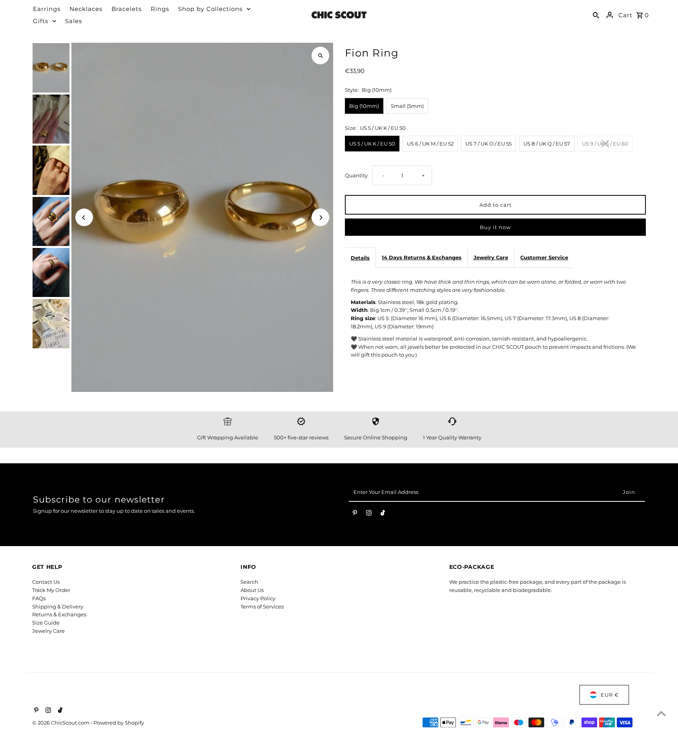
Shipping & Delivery (57, 606)
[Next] (320, 217)
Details (360, 258)
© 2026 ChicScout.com (61, 722)
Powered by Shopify (118, 722)
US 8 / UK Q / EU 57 (546, 143)
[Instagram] (369, 514)
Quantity (356, 175)
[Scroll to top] (661, 713)
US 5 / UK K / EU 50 (372, 143)
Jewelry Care (491, 257)
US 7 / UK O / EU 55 (488, 143)
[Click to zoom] (320, 55)
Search (249, 582)
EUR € (610, 695)
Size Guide (46, 622)
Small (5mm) (407, 106)
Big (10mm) (364, 106)
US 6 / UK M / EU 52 (430, 143)
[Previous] (84, 217)
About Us (252, 590)
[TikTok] (383, 514)
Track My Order (51, 590)
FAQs (39, 598)
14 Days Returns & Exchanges (421, 257)
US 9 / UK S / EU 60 (605, 143)
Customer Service (544, 257)
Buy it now (495, 227)
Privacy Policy (258, 598)
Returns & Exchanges (59, 614)
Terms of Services (262, 606)
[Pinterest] (355, 514)
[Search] (596, 15)
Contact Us (46, 582)
